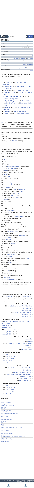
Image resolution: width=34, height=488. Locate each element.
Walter (2, 435)
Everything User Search (6, 410)
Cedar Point (25, 101)
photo (16, 231)
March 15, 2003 (26, 310)
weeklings (24, 67)
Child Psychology (19, 216)
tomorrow (15, 140)
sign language (12, 168)
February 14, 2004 (26, 316)
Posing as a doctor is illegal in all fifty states (18, 374)
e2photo (20, 67)
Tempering (31, 70)
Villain (7, 82)
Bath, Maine (21, 189)
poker (13, 225)
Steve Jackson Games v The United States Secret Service (20, 307)
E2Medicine (11, 67)
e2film (7, 67)
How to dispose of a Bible (6, 415)
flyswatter (5, 354)
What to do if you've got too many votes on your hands (13, 439)
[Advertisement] (17, 17)
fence (10, 273)
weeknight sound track (6, 438)
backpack (8, 187)
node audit (3, 421)
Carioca (30, 341)
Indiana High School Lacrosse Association (20, 343)
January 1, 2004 (7, 360)
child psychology (23, 58)
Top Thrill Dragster (11, 101)
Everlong (28, 258)
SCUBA (5, 170)
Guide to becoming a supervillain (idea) (9, 413)
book (9, 164)
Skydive (5, 160)
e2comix (4, 67)
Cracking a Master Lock (6, 404)
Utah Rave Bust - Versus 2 (6, 432)
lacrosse (31, 58)
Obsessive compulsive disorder (22, 312)
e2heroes (26, 68)
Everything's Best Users (6, 411)
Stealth (9, 237)
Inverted (16, 111)
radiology (3, 424)
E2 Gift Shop (3, 407)
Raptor (7, 111)
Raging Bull (8, 86)
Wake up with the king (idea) (7, 433)
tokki (2, 429)
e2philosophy (21, 68)
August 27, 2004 (7, 296)
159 (32, 50)
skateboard (22, 235)
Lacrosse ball (29, 339)
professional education (13, 166)
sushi (7, 271)
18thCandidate (4, 401)
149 (32, 55)
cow (9, 176)
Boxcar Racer (7, 363)
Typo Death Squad (5, 430)
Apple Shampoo (10, 358)
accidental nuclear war (6, 402)
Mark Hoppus (11, 210)
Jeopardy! (13, 243)
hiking (28, 58)
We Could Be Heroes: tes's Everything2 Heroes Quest (13, 436)
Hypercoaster (21, 86)
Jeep (9, 212)
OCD (2, 122)
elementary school (6, 60)
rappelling (8, 239)
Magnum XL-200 (10, 92)
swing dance (12, 183)
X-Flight (7, 107)
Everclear (10, 256)
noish (2, 422)
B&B (15, 189)
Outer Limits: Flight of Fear (13, 96)
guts (31, 347)
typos (28, 67)
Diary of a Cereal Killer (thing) (7, 405)
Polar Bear (6, 277)
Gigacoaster (23, 103)
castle (11, 195)
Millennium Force (10, 103)
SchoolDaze (30, 68)
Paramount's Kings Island (10, 98)
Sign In (30, 36)
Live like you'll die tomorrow (27, 64)
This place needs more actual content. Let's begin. (12, 427)
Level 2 (2, 418)
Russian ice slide (26, 376)
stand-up (11, 185)
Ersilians (31, 67)
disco (9, 262)
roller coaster (16, 58)
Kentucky (22, 191)
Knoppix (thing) (4, 416)
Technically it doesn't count (7, 425)
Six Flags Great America (22, 90)
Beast (6, 113)
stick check (29, 345)
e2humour (16, 67)
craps (17, 197)
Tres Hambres (11, 254)
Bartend (5, 199)
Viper (6, 90)
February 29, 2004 (6, 334)
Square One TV (23, 380)
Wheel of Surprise (5, 441)
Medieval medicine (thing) (6, 419)
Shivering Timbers (27, 349)
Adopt (5, 174)
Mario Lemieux (23, 378)
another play (13, 181)
